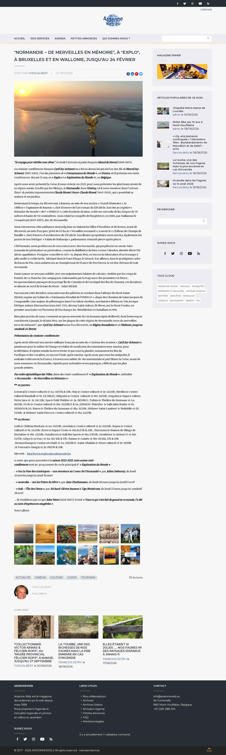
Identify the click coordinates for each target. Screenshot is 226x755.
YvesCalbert (38, 73)
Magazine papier (182, 71)
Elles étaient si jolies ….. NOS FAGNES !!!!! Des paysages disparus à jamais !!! (122, 649)
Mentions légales (93, 721)
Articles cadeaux (196, 291)
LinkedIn (132, 74)
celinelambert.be (89, 750)
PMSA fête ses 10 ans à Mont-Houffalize (188, 123)
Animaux (185, 286)
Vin (198, 300)
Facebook (128, 74)
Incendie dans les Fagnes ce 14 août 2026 (189, 182)
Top (209, 751)
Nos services (40, 38)
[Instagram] (192, 4)
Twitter (141, 74)
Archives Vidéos (92, 704)
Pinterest (136, 74)
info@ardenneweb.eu (166, 696)
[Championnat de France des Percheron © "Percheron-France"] (130, 533)
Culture (56, 577)
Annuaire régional (94, 709)
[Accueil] (113, 26)
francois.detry (70, 662)
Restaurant (177, 300)
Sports (190, 300)
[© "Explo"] (130, 555)
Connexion (206, 9)
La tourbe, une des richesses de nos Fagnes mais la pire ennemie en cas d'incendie (74, 651)
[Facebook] (177, 4)
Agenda (60, 38)
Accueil (19, 38)
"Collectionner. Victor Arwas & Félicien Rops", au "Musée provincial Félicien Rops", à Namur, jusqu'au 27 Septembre (33, 653)
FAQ (85, 717)
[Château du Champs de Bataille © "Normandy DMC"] (87, 533)
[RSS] (208, 4)
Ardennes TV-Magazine (171, 291)
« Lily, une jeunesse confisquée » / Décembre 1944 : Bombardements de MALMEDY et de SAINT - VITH (190, 143)
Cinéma (40, 577)
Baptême (163, 296)
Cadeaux (163, 300)
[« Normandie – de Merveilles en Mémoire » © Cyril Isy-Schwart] (23, 533)
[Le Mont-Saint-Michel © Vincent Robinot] (45, 533)
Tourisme (88, 577)
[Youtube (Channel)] (200, 4)
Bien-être (175, 296)
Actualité (23, 577)
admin (176, 114)
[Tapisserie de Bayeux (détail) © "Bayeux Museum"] (109, 533)
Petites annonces (84, 38)
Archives (88, 700)
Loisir (71, 577)
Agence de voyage (168, 286)
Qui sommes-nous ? (116, 38)
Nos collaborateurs (94, 696)
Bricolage (189, 296)
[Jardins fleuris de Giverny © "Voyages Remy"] (23, 555)
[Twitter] (185, 4)
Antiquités (198, 286)
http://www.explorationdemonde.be (49, 453)
